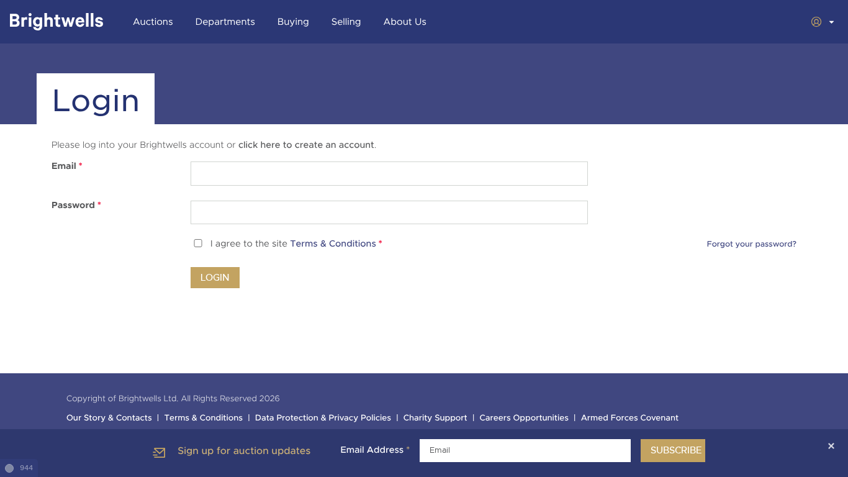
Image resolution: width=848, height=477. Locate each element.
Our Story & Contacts (109, 418)
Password (76, 206)
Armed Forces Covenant (630, 418)
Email (67, 166)
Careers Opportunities (524, 418)
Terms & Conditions (333, 244)
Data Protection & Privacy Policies (323, 418)
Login (215, 277)
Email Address (375, 450)
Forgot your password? (751, 244)
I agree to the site (296, 244)
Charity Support (435, 418)
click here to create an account (306, 145)
